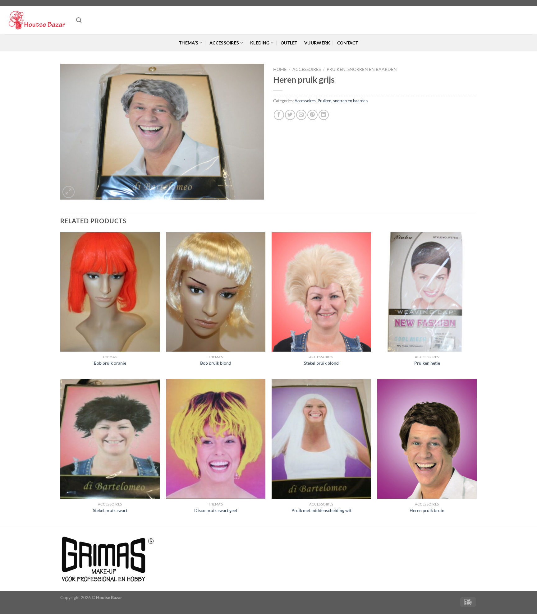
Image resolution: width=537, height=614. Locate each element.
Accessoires (224, 42)
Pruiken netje (427, 363)
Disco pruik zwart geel (215, 510)
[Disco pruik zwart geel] (215, 439)
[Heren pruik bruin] (427, 439)
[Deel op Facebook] (279, 115)
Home (280, 69)
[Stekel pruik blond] (321, 292)
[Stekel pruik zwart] (110, 439)
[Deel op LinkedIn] (324, 115)
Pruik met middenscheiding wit (321, 510)
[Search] (78, 20)
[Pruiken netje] (427, 292)
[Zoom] (68, 192)
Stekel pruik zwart (110, 510)
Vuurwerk (317, 42)
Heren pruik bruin (427, 510)
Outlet (289, 42)
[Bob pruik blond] (215, 292)
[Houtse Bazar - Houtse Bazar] (36, 20)
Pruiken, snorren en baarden (362, 69)
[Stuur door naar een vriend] (301, 115)
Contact (347, 42)
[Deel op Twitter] (290, 115)
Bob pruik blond (215, 363)
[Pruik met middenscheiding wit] (321, 439)
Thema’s (188, 42)
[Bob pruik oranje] (110, 292)
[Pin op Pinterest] (312, 115)
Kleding (259, 42)
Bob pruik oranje (110, 363)
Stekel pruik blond (321, 363)
